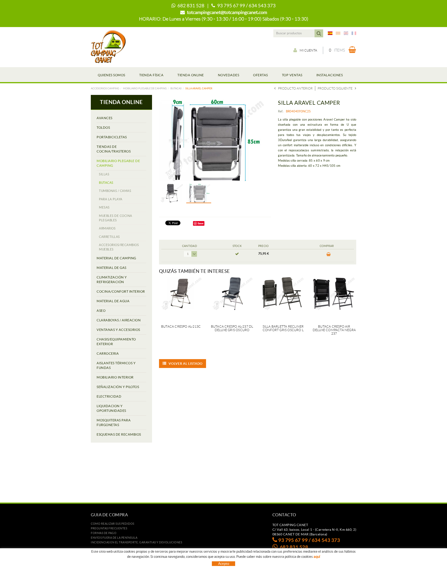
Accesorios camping (105, 88)
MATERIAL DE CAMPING (116, 258)
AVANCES (104, 118)
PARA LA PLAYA (110, 199)
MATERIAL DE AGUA (113, 301)
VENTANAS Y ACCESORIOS (118, 330)
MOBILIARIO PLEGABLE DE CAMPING (145, 88)
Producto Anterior (295, 88)
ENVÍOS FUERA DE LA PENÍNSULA (114, 537)
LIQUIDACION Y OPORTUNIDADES (111, 408)
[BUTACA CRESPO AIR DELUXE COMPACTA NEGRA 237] (334, 298)
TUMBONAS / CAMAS (115, 191)
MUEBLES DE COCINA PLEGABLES (115, 218)
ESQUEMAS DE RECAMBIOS (119, 434)
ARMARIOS (107, 228)
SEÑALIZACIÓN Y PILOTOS (118, 387)
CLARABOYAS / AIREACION (119, 320)
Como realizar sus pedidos (112, 523)
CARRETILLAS (109, 237)
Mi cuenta (308, 50)
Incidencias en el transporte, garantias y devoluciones (136, 542)
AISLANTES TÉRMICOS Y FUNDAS (116, 365)
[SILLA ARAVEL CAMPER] (213, 140)
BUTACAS (176, 88)
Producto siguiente (335, 88)
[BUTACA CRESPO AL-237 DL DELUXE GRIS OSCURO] (232, 298)
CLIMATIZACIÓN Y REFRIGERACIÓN (112, 279)
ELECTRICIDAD (109, 396)
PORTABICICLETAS (112, 137)
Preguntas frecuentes (109, 528)
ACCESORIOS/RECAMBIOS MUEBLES (119, 247)
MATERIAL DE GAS (111, 268)
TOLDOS (103, 127)
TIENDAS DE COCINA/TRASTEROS (114, 149)
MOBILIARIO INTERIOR (115, 377)
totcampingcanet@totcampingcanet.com (227, 12)
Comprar (327, 255)
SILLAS (104, 174)
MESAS (104, 207)
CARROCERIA (108, 353)
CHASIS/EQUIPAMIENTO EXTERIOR (116, 341)
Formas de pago (103, 532)
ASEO (101, 310)
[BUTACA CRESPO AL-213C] (181, 298)
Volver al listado (186, 363)
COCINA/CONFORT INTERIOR (121, 291)
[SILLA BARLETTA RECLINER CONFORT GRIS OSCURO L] (283, 298)
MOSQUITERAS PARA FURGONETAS (114, 422)
